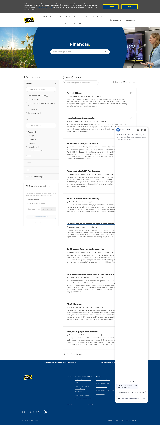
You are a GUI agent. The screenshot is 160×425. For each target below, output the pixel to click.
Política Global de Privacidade (116, 420)
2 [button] (67, 354)
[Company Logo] (30, 20)
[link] (41, 223)
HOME (45, 17)
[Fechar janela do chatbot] (145, 130)
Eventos (68, 24)
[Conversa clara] (138, 130)
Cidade (28, 156)
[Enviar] (144, 398)
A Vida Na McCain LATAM (103, 380)
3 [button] (71, 354)
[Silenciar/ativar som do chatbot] (141, 130)
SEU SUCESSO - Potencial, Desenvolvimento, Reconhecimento (82, 389)
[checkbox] (131, 93)
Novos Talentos (100, 394)
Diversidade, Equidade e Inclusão (105, 390)
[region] (131, 264)
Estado (28, 163)
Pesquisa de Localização (35, 177)
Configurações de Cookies (43, 7)
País (27, 119)
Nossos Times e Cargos (102, 383)
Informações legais (131, 420)
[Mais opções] (119, 398)
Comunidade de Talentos (94, 17)
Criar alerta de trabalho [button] (41, 217)
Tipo (27, 170)
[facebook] (24, 412)
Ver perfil (77, 24)
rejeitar (111, 6)
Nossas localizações (101, 387)
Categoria (29, 83)
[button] (105, 52)
